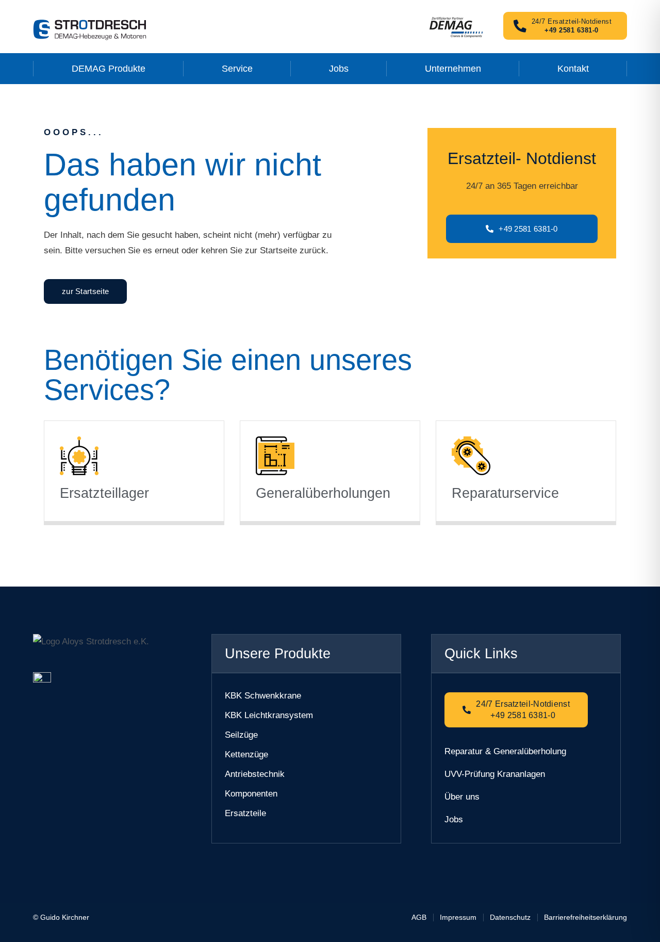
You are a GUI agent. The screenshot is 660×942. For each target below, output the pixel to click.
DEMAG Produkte (108, 68)
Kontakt (573, 68)
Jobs (339, 68)
